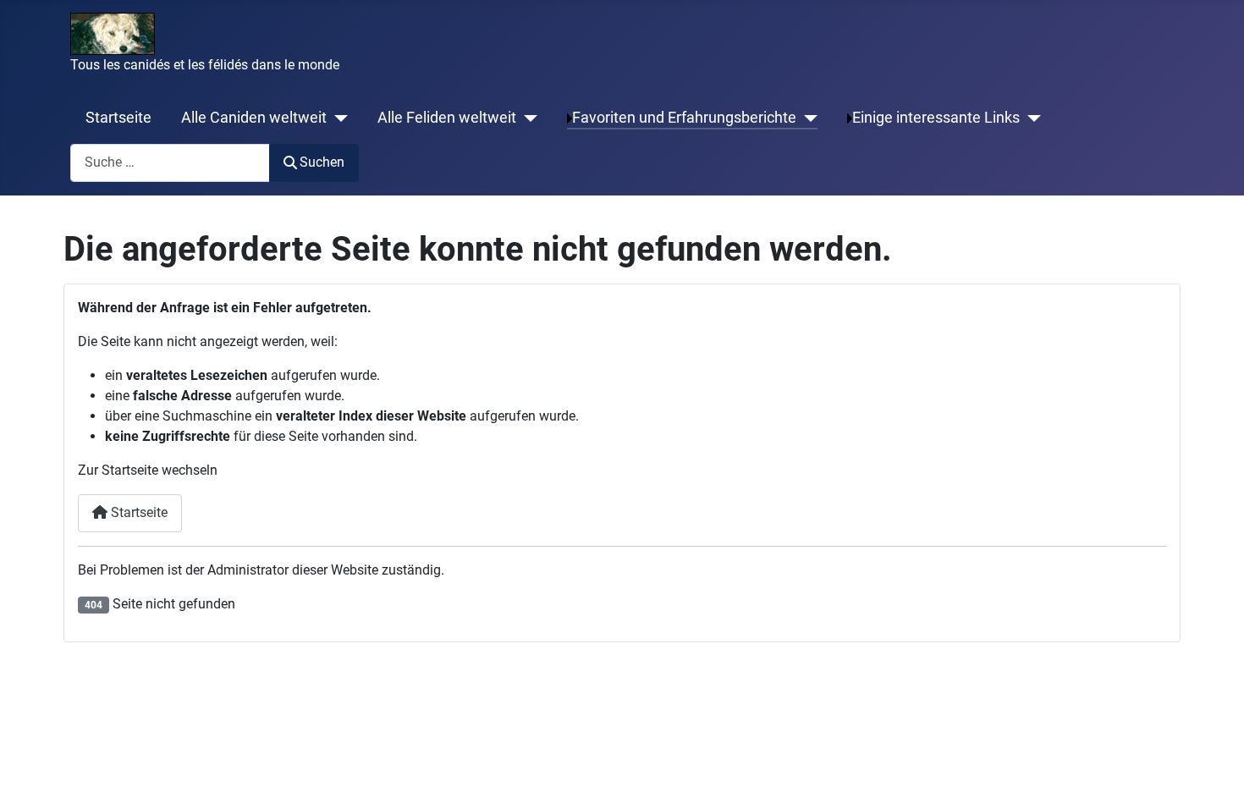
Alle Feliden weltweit (446, 117)
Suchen (322, 162)
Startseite (118, 117)
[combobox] (170, 163)
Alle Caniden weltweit (254, 117)
